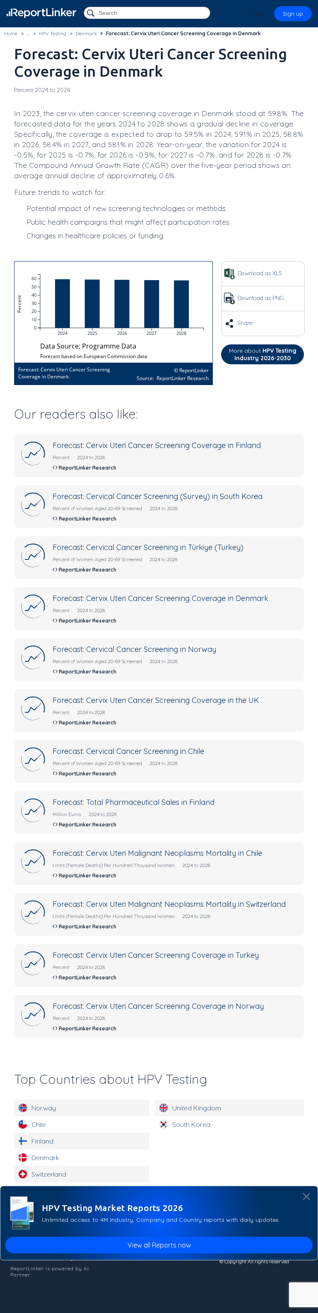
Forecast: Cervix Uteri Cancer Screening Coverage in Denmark (160, 598)
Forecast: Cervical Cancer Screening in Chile (128, 751)
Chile (38, 1124)
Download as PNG (260, 298)
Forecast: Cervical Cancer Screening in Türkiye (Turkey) (148, 547)
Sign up (293, 13)
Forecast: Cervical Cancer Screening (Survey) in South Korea (158, 496)
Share (244, 323)
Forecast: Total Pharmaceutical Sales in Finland (133, 802)
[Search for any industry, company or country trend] (91, 13)
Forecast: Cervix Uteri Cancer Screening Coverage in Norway (158, 1006)
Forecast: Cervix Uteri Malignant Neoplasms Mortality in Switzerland (169, 904)
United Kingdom (196, 1108)
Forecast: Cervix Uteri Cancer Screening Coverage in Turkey (156, 955)
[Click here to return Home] (41, 13)
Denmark (45, 1157)
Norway (43, 1108)
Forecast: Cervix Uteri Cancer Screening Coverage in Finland (157, 445)
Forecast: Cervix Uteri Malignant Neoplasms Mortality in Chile (157, 853)
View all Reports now (159, 1245)
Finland (42, 1141)
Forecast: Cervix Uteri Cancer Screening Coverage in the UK (156, 700)
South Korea (191, 1124)
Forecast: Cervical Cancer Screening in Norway (134, 649)
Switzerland (48, 1174)
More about (262, 354)
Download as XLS (259, 273)
